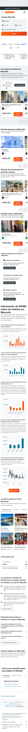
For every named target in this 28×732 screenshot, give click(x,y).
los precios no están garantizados (13, 717)
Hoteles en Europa (19, 702)
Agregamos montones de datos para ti (12, 724)
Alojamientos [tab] (6, 675)
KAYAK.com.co (6, 702)
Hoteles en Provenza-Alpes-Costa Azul (13, 705)
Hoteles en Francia (13, 703)
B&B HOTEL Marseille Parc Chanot (11, 105)
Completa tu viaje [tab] (16, 675)
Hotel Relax (5, 150)
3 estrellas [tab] (15, 509)
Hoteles (12, 702)
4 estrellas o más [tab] (6, 509)
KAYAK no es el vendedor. (8, 722)
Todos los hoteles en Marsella (8, 696)
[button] (26, 8)
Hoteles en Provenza (9, 706)
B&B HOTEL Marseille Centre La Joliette (12, 194)
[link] (9, 268)
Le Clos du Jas (6, 234)
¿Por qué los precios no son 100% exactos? (11, 727)
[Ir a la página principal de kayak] (9, 12)
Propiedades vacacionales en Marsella (13, 686)
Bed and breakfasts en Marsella (11, 684)
